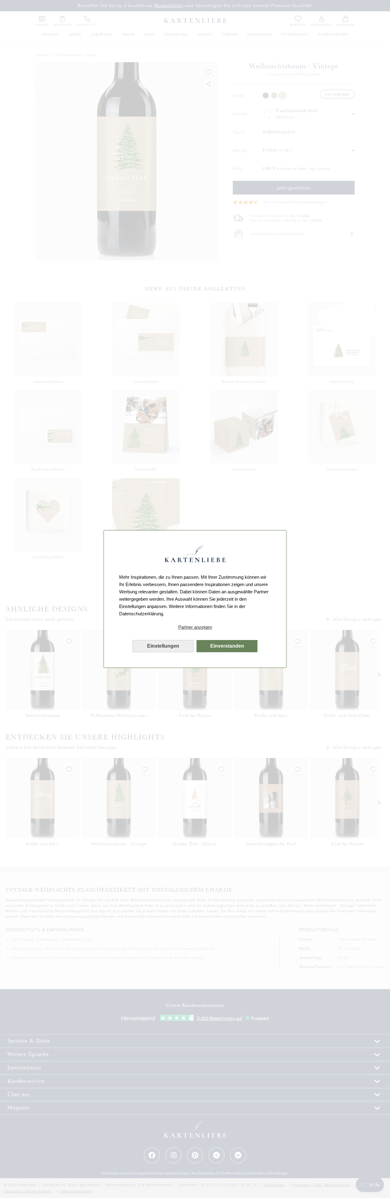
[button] (195, 627)
